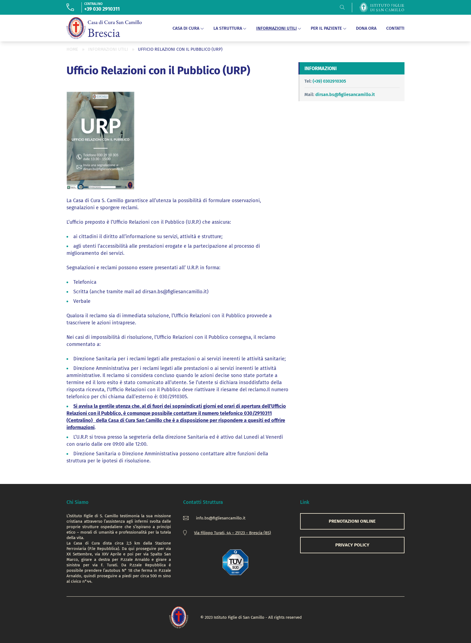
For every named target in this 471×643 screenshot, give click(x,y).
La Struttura (227, 28)
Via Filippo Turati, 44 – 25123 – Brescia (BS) (232, 532)
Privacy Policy (352, 545)
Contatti (395, 28)
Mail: (309, 94)
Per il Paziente (326, 28)
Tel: (308, 81)
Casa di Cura (186, 28)
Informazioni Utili (276, 28)
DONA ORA (366, 28)
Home (72, 49)
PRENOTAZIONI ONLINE (352, 521)
